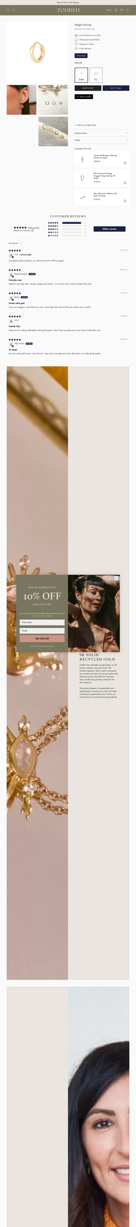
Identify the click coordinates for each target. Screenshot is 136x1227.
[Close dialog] (116, 578)
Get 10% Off (42, 638)
